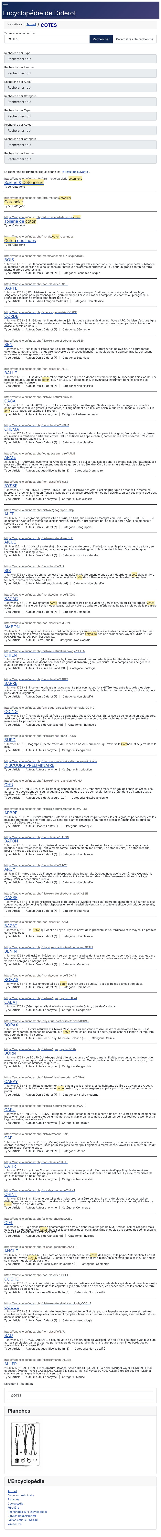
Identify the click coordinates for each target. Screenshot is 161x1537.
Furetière (13, 1507)
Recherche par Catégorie (20, 96)
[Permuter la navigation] (5, 5)
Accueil (12, 1491)
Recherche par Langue (19, 67)
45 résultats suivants (74, 171)
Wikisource (15, 1524)
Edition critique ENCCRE (23, 1520)
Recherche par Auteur (18, 81)
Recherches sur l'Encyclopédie (27, 1511)
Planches (13, 1499)
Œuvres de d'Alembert (22, 1515)
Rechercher (101, 39)
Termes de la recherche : (20, 33)
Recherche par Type (17, 53)
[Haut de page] (156, 1532)
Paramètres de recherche (134, 39)
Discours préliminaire (21, 1495)
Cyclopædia (15, 1503)
